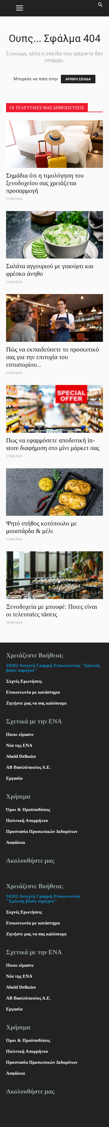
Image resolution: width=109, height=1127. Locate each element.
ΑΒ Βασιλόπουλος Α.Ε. (28, 767)
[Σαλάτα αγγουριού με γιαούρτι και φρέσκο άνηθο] (54, 235)
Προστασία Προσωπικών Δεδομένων (42, 831)
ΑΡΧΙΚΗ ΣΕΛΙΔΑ (78, 79)
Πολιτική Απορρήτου (27, 820)
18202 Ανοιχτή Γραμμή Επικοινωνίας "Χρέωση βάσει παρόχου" (43, 898)
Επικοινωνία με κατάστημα (33, 692)
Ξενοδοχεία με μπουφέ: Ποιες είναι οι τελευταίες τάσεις (51, 610)
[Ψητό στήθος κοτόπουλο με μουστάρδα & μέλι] (54, 492)
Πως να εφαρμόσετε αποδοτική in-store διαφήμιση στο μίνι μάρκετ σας (53, 444)
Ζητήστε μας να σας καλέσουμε (36, 703)
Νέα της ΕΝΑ (19, 745)
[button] (100, 8)
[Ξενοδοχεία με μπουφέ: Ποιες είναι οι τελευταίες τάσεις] (54, 575)
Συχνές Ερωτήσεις (24, 681)
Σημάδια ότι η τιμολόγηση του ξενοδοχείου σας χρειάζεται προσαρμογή (45, 183)
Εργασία (14, 778)
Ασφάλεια (15, 842)
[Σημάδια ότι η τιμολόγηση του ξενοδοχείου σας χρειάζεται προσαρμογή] (54, 144)
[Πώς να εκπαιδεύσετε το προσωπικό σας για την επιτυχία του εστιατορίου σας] (54, 318)
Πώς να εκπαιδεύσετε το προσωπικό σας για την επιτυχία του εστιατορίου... (52, 357)
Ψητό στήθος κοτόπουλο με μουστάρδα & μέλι (41, 527)
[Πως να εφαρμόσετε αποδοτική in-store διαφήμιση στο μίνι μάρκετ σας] (54, 409)
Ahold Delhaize (21, 756)
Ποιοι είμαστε (20, 734)
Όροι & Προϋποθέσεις (28, 809)
